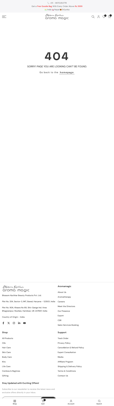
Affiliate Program (65, 361)
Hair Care (6, 347)
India (49, 9)
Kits (4, 361)
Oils (4, 343)
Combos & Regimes (11, 371)
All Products (7, 338)
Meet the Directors (66, 306)
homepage (67, 72)
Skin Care (6, 352)
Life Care (6, 366)
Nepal (57, 9)
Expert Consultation (67, 352)
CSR (59, 320)
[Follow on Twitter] (8, 323)
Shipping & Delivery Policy (70, 366)
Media (60, 357)
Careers (61, 301)
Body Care (7, 357)
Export (61, 315)
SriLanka (65, 9)
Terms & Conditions (67, 371)
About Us (62, 292)
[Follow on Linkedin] (19, 323)
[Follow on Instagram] (14, 323)
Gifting (5, 375)
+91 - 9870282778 (58, 3)
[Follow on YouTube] (24, 323)
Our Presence (64, 311)
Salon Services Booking (68, 325)
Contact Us (63, 375)
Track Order (63, 338)
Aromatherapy (64, 297)
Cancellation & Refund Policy (71, 347)
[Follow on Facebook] (3, 323)
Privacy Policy (64, 343)
